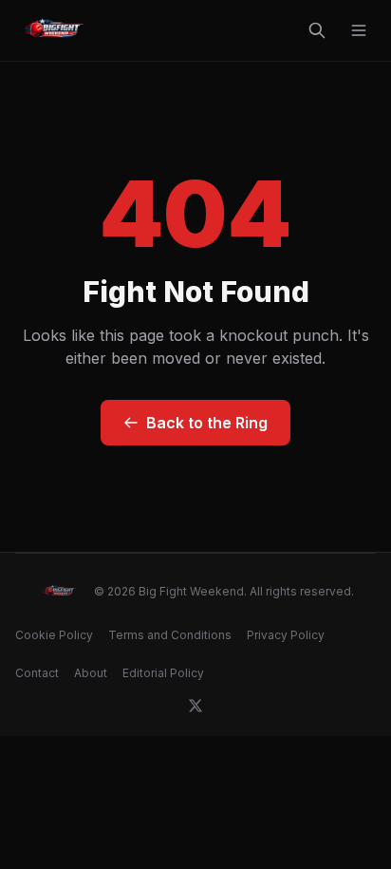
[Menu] (359, 30)
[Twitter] (195, 705)
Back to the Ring (207, 422)
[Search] (317, 30)
